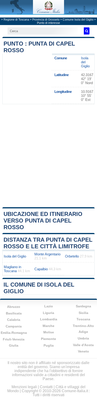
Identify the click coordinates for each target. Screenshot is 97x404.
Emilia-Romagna (14, 333)
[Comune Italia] (48, 13)
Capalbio (41, 269)
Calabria (13, 320)
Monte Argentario (47, 254)
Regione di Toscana (16, 19)
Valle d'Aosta (83, 345)
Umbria (83, 338)
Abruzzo (13, 307)
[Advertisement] (48, 155)
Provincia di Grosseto (46, 19)
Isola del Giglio (85, 62)
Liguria (48, 313)
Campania (14, 326)
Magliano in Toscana (12, 269)
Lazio (48, 306)
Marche (48, 326)
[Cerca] (86, 30)
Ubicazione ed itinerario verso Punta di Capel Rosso (43, 220)
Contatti (46, 387)
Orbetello (72, 256)
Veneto (83, 351)
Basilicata (14, 313)
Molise (48, 332)
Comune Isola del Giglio (78, 19)
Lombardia (48, 319)
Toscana (83, 319)
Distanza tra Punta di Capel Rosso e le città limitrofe (48, 242)
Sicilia (83, 313)
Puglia (49, 345)
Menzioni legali (24, 387)
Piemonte (48, 339)
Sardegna (83, 306)
